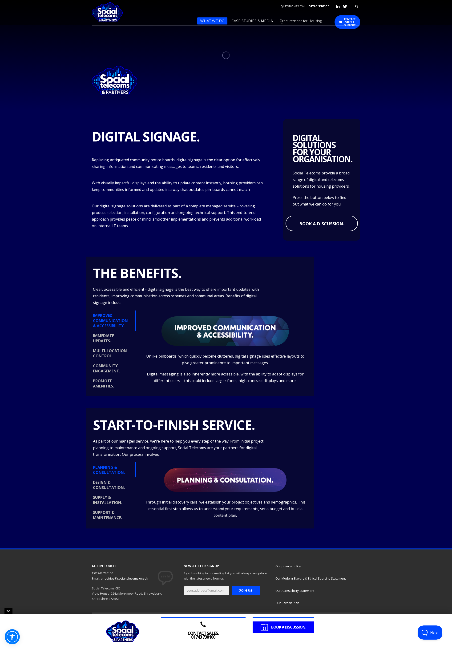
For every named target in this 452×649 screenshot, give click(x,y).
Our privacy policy (288, 566)
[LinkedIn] (337, 6)
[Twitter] (344, 6)
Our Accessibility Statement (294, 591)
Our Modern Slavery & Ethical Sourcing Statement (310, 578)
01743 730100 (319, 6)
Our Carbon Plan (287, 603)
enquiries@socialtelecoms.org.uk (124, 578)
